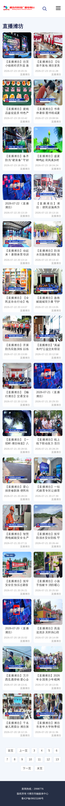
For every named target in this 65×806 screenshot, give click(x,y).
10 (30, 759)
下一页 (27, 768)
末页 (39, 768)
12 (48, 759)
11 (39, 759)
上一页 (23, 750)
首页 (10, 750)
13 (57, 759)
